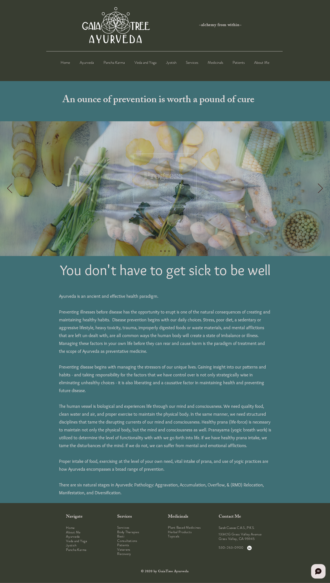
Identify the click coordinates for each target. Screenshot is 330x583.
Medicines (193, 527)
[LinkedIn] (249, 548)
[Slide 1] (161, 251)
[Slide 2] (165, 251)
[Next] (320, 188)
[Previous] (9, 188)
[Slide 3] (169, 251)
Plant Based (176, 527)
